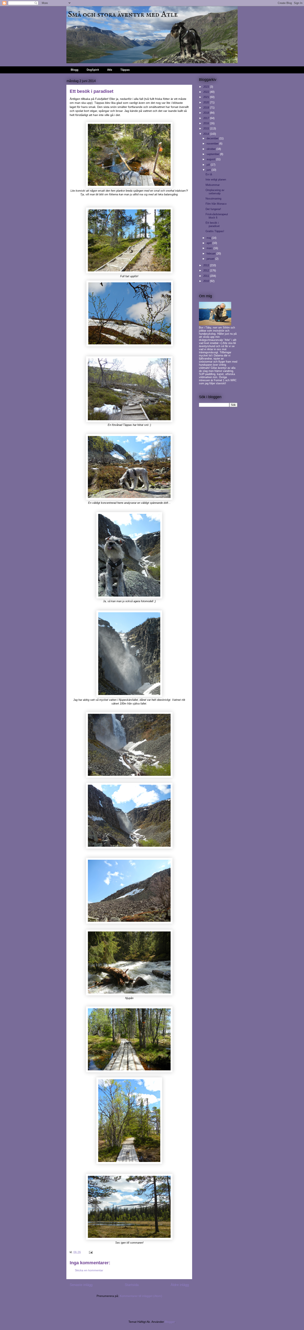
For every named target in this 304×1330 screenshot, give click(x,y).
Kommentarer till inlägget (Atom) (141, 1296)
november (213, 143)
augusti (211, 159)
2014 (206, 133)
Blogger (170, 1321)
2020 (206, 102)
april (209, 243)
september (213, 154)
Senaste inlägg (81, 1285)
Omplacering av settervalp (215, 192)
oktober (211, 148)
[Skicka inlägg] (90, 1252)
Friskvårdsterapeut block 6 (217, 216)
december (213, 138)
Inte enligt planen (216, 179)
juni (209, 169)
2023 (206, 86)
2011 (206, 275)
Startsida (132, 1285)
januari (211, 258)
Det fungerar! (213, 209)
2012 (206, 270)
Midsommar (213, 184)
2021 (206, 97)
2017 (206, 118)
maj (209, 237)
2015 (206, 128)
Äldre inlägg (180, 1285)
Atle (109, 69)
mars (210, 248)
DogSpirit (93, 69)
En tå (209, 174)
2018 (206, 112)
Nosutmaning (213, 198)
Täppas (125, 69)
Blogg (74, 69)
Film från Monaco (216, 203)
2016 (206, 123)
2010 (206, 281)
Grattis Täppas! (215, 231)
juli (209, 164)
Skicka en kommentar (89, 1270)
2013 (206, 265)
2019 (206, 107)
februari (211, 253)
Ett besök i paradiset (213, 224)
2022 (206, 91)
